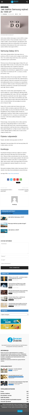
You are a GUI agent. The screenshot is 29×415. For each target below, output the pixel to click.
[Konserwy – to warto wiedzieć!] (4, 370)
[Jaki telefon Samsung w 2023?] (4, 218)
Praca (2, 391)
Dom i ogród (11, 299)
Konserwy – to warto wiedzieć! (15, 368)
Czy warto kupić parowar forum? (15, 375)
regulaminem (4, 407)
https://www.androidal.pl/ (13, 173)
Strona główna (3, 5)
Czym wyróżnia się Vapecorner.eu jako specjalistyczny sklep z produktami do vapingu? (17, 285)
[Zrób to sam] (11, 328)
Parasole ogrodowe (6, 401)
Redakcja (5, 14)
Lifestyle (10, 287)
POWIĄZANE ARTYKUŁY (8, 211)
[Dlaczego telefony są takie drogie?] (4, 225)
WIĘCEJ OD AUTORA (7, 213)
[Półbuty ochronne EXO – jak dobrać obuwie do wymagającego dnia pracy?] (4, 278)
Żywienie (10, 293)
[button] (27, 2)
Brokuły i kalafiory (5, 393)
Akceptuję (20, 411)
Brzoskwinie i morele (6, 395)
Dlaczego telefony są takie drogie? (17, 223)
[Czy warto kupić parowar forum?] (4, 377)
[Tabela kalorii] (11, 323)
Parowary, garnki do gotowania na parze (16, 376)
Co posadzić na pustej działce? (23, 190)
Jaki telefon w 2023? (13, 230)
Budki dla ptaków (5, 397)
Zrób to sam (11, 384)
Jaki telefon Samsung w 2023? (16, 217)
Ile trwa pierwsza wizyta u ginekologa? (6, 190)
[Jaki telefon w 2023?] (4, 231)
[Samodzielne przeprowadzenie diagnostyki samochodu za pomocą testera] (4, 383)
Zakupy (2, 7)
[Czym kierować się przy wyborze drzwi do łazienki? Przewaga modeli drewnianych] (4, 305)
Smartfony (6, 7)
